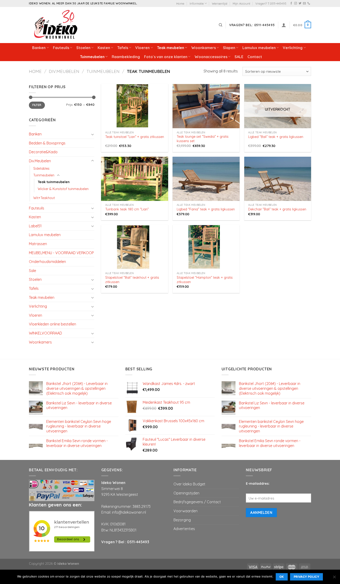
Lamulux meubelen (259, 47)
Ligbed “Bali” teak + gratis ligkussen (275, 137)
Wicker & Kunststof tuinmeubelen (63, 189)
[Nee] (334, 578)
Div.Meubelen (64, 71)
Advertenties (184, 528)
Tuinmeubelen (92, 56)
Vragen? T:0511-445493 (270, 3)
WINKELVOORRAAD (45, 333)
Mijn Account (241, 3)
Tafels (122, 47)
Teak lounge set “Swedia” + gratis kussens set (203, 138)
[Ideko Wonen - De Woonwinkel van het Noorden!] (56, 25)
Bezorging (182, 520)
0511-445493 (138, 542)
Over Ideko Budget (189, 484)
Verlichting (293, 47)
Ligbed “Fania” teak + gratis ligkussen (206, 209)
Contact (254, 56)
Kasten (104, 47)
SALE (239, 56)
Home (180, 3)
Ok (281, 576)
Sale (32, 270)
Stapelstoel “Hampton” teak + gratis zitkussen (205, 279)
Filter (36, 105)
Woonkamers (203, 47)
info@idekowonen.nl (129, 512)
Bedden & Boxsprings (47, 143)
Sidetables (41, 168)
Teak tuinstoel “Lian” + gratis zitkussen (134, 137)
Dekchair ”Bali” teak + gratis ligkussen (277, 209)
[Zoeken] (220, 25)
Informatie (197, 3)
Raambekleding (126, 56)
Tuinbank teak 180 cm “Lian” (127, 209)
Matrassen (38, 243)
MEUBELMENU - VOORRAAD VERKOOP (61, 252)
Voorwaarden (185, 511)
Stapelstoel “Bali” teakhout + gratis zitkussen (132, 279)
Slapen (229, 47)
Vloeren (142, 47)
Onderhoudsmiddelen (47, 261)
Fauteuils (61, 47)
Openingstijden (186, 493)
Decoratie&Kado (43, 152)
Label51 (35, 226)
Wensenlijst (219, 3)
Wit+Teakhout (44, 198)
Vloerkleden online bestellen (52, 324)
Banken (39, 47)
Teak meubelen (170, 47)
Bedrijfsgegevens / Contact (197, 502)
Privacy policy (306, 576)
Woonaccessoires (211, 56)
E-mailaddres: (258, 483)
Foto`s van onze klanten (165, 56)
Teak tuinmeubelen (54, 182)
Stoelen (83, 47)
